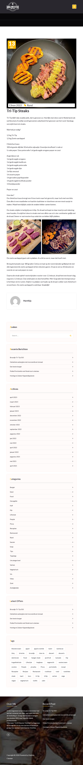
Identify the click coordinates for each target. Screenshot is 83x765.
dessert (51, 653)
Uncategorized (15, 560)
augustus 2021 (15, 457)
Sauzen (12, 542)
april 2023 (13, 397)
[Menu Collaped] (74, 7)
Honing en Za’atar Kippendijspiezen (22, 376)
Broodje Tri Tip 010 (17, 357)
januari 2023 (14, 411)
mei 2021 (13, 461)
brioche (21, 653)
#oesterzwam (16, 649)
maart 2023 (14, 402)
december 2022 (15, 415)
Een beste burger (16, 367)
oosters (14, 667)
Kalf (11, 506)
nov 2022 (12, 44)
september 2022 (15, 429)
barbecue (60, 649)
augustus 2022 (15, 434)
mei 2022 (13, 443)
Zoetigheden (14, 588)
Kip (11, 510)
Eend (11, 492)
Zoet (11, 583)
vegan (14, 681)
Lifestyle (13, 515)
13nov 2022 (15, 105)
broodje (32, 653)
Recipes (25, 671)
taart (21, 676)
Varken (12, 565)
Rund (30, 105)
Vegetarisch (14, 569)
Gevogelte (13, 501)
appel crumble (39, 649)
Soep (11, 547)
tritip (46, 676)
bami (50, 649)
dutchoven (15, 658)
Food (11, 496)
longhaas (39, 662)
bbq (13, 653)
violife (35, 681)
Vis (11, 574)
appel (27, 649)
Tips (11, 551)
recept (63, 667)
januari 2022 (14, 452)
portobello (53, 667)
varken (54, 676)
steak (13, 676)
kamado (58, 658)
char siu (41, 653)
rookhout (48, 671)
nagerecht (50, 662)
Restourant (14, 533)
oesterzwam (63, 662)
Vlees (12, 579)
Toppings (13, 556)
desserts (61, 653)
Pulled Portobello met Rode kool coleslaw (24, 371)
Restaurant (36, 671)
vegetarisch (24, 681)
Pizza (12, 524)
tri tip (37, 676)
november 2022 (15, 420)
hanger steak (35, 658)
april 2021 (13, 466)
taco (29, 676)
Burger (12, 487)
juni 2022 (13, 438)
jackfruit (48, 658)
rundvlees (67, 671)
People (12, 519)
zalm (43, 681)
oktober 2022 (15, 425)
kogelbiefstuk (16, 662)
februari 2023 (15, 406)
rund (57, 671)
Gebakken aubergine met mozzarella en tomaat (26, 362)
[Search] (70, 335)
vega (63, 676)
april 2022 (13, 447)
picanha (33, 667)
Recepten (13, 528)
